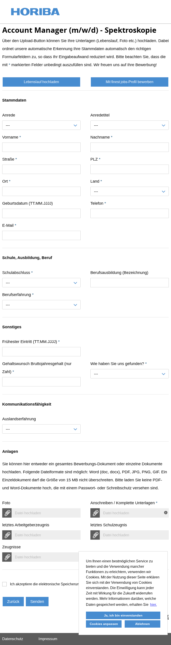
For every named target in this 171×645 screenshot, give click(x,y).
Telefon (98, 203)
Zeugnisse (11, 547)
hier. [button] (153, 604)
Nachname (101, 137)
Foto (6, 503)
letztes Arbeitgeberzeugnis (25, 525)
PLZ (95, 159)
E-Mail (9, 225)
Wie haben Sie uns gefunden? (118, 363)
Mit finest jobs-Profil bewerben (129, 82)
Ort (6, 181)
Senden (37, 601)
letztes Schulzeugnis (108, 525)
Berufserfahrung (18, 294)
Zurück (13, 601)
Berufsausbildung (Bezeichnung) (119, 272)
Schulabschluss (17, 272)
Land (96, 181)
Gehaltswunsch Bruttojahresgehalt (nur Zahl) (36, 367)
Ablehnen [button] (142, 624)
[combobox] (41, 125)
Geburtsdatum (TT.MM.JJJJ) (27, 203)
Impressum (48, 639)
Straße (9, 159)
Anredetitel (100, 115)
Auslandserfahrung (19, 419)
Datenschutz (12, 639)
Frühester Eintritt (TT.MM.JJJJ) (31, 341)
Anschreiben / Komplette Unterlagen (123, 503)
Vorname (11, 137)
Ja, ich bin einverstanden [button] (123, 615)
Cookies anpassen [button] (104, 624)
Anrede (8, 115)
